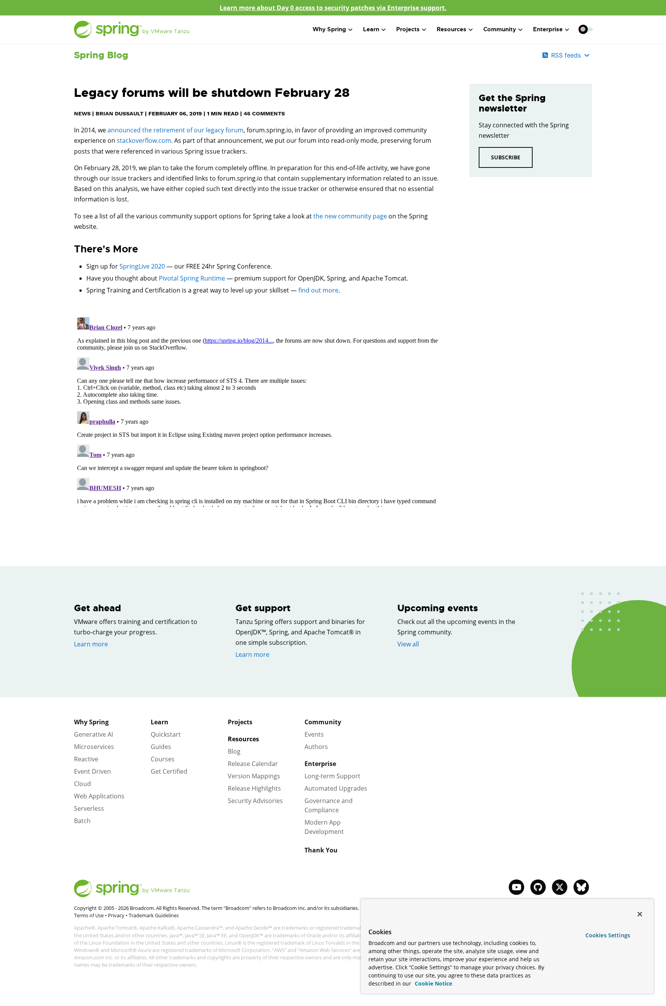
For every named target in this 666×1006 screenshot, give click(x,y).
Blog (234, 751)
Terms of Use (89, 915)
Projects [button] (408, 29)
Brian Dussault (119, 113)
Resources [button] (451, 29)
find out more (318, 290)
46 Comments (264, 113)
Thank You (321, 850)
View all (408, 644)
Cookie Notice (432, 983)
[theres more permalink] (70, 249)
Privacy (116, 915)
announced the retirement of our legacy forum (176, 130)
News (82, 113)
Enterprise (320, 763)
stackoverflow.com (144, 140)
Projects (240, 722)
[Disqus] (260, 410)
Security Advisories (255, 800)
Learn (159, 722)
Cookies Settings (607, 935)
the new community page (350, 216)
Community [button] (499, 29)
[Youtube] (516, 887)
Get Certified (169, 771)
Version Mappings (254, 776)
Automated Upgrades (335, 788)
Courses (163, 759)
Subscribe (505, 157)
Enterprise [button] (548, 29)
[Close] (639, 914)
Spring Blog (101, 55)
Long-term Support (332, 776)
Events (314, 734)
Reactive (86, 759)
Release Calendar (253, 763)
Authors (316, 746)
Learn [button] (371, 29)
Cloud (82, 783)
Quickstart (166, 734)
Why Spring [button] (329, 29)
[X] (559, 887)
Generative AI (93, 734)
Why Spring (91, 722)
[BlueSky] (581, 887)
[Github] (538, 887)
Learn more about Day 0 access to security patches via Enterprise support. (333, 7)
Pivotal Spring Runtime (192, 278)
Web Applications (99, 796)
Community (322, 722)
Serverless (89, 808)
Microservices (94, 746)
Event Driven (92, 771)
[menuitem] (582, 29)
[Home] (131, 29)
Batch (82, 821)
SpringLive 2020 (142, 266)
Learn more (91, 644)
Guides (161, 746)
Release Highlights (254, 788)
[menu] (586, 29)
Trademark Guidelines (154, 915)
